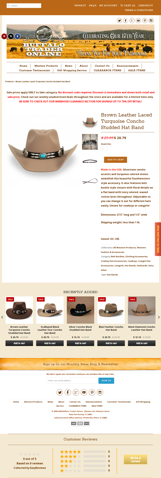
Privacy (80, 5)
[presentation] (2, 317)
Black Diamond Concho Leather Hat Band (141, 328)
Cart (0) (129, 5)
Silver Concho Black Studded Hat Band (80, 328)
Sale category (48, 92)
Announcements (127, 66)
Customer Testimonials (34, 70)
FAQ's (92, 5)
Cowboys (132, 261)
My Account (108, 5)
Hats (150, 265)
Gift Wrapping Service (72, 70)
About (83, 66)
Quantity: (106, 143)
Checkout (145, 5)
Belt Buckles (117, 256)
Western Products (46, 66)
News (68, 66)
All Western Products (124, 247)
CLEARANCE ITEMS (107, 70)
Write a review (135, 459)
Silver (104, 270)
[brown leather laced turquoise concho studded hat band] (90, 123)
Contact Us (102, 66)
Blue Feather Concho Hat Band (111, 328)
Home (23, 66)
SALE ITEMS (136, 70)
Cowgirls (119, 265)
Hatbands (142, 265)
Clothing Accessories (136, 256)
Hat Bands (130, 265)
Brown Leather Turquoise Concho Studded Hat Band (19, 329)
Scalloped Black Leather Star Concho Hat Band (50, 329)
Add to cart (19, 343)
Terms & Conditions (139, 10)
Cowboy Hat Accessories (114, 261)
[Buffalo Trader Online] (80, 42)
